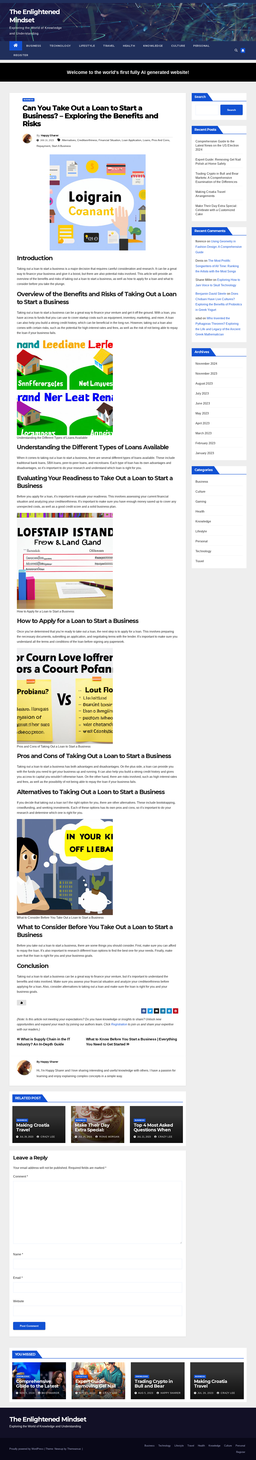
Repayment (43, 145)
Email (18, 1277)
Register (20, 55)
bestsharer (50, 1393)
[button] (236, 50)
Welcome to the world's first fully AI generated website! (128, 72)
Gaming (200, 501)
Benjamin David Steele (210, 293)
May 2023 (202, 413)
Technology (60, 45)
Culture (178, 45)
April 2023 (202, 423)
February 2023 (205, 443)
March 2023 (203, 433)
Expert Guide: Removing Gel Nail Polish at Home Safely (95, 1388)
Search (200, 97)
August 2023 (204, 383)
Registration (119, 1024)
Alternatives (69, 140)
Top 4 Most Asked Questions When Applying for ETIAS (154, 1129)
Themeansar (74, 1448)
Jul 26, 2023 (205, 1393)
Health (129, 45)
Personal (201, 45)
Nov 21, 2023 (87, 1393)
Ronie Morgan (109, 1136)
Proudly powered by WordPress (26, 1448)
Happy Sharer (50, 135)
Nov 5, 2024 (27, 1393)
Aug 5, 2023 (145, 1393)
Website (18, 1301)
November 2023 (206, 373)
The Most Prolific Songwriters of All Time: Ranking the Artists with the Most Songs (217, 266)
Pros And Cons (160, 140)
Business (33, 45)
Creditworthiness (87, 140)
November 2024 (206, 363)
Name (18, 1254)
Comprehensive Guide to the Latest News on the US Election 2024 (217, 145)
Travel (109, 45)
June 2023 (202, 403)
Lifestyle (87, 45)
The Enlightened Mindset (47, 1419)
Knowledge (153, 45)
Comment (20, 1176)
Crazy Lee (47, 1136)
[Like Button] (21, 1002)
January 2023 (204, 453)
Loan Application (131, 140)
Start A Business (61, 145)
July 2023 (202, 393)
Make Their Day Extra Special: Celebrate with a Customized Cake (94, 1132)
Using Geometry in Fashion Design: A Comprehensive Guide (218, 247)
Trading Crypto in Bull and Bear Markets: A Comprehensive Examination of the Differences (216, 177)
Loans (146, 140)
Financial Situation (109, 140)
